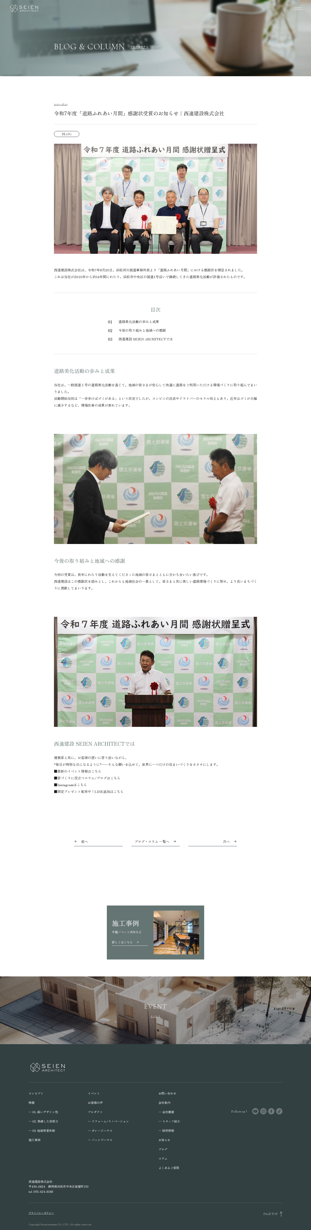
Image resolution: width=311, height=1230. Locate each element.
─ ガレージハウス (100, 1130)
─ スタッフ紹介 (169, 1121)
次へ (226, 841)
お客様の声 (95, 1102)
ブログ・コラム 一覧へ (152, 841)
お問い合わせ (167, 1093)
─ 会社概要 (166, 1112)
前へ (84, 841)
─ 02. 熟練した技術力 (43, 1121)
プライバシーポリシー (41, 1212)
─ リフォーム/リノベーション (108, 1121)
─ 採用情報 (166, 1130)
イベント (94, 1093)
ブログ (162, 1149)
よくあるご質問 (168, 1168)
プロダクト (95, 1112)
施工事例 (34, 1140)
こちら (96, 771)
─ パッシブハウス (100, 1140)
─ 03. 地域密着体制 (42, 1130)
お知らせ (164, 1140)
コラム (162, 1158)
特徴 (31, 1102)
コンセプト (36, 1093)
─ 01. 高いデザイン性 (43, 1112)
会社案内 (164, 1102)
